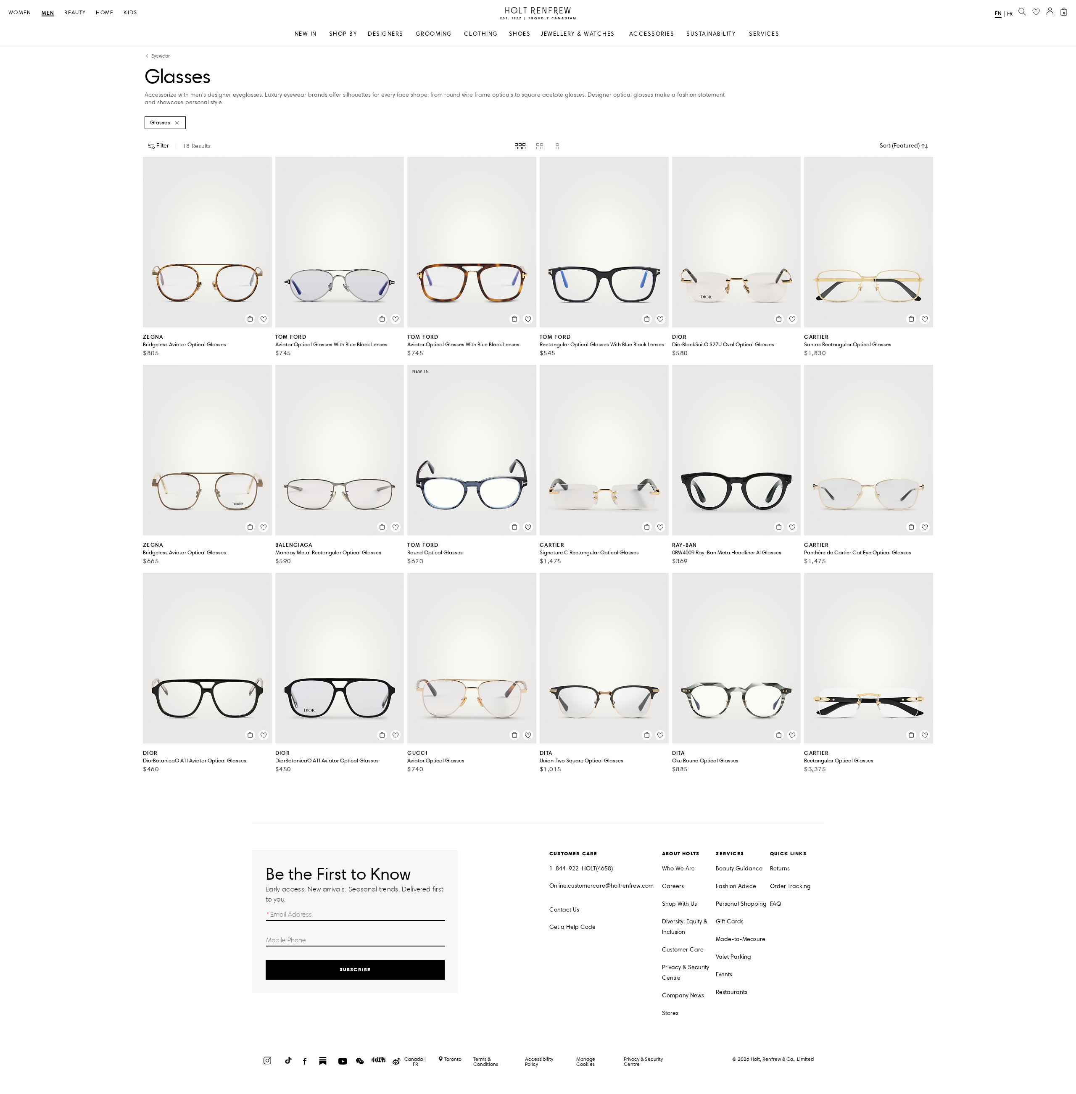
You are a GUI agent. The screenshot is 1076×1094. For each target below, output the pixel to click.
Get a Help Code (572, 927)
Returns (780, 868)
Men (48, 13)
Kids (130, 13)
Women (20, 13)
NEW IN (306, 34)
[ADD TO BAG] (250, 319)
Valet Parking (733, 956)
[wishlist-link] (1036, 12)
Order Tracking (790, 886)
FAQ (775, 903)
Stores (670, 1013)
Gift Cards (730, 921)
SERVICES (764, 34)
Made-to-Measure (740, 939)
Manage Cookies (585, 1061)
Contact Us (564, 909)
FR (1010, 14)
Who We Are (678, 868)
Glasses (160, 122)
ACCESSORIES (652, 34)
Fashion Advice (736, 886)
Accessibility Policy (539, 1061)
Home (104, 13)
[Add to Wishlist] (263, 319)
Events (724, 974)
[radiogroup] (537, 146)
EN (998, 13)
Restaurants (731, 992)
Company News (683, 995)
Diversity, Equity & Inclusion (684, 927)
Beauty (75, 13)
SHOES (520, 34)
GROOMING (434, 34)
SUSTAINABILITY (711, 34)
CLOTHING (481, 34)
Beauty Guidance (739, 868)
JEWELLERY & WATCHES (578, 34)
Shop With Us (679, 903)
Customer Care (683, 949)
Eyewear (160, 56)
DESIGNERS (386, 34)
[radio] (520, 146)
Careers (673, 886)
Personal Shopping (741, 903)
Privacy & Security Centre (685, 972)
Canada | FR (415, 1062)
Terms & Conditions (485, 1061)
